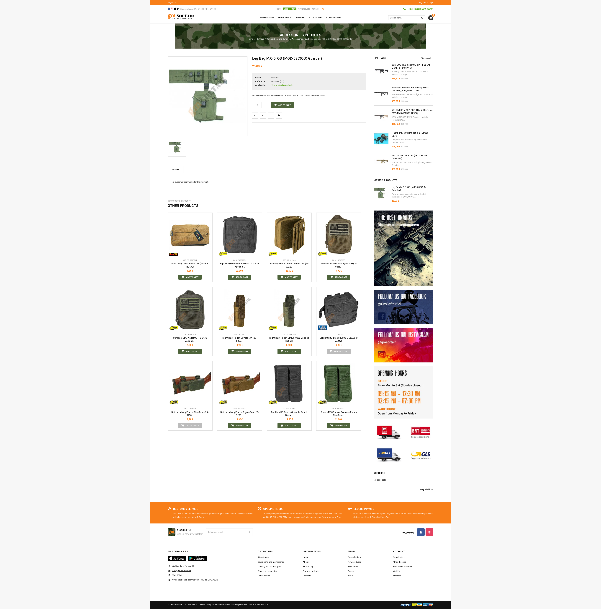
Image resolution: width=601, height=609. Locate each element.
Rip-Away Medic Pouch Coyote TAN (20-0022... (289, 265)
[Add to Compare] (263, 115)
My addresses (399, 562)
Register (422, 2)
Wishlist (379, 473)
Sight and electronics (267, 571)
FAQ (322, 9)
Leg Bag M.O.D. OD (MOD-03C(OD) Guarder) (409, 189)
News (279, 9)
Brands (351, 571)
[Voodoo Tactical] (223, 253)
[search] (422, 18)
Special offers (290, 9)
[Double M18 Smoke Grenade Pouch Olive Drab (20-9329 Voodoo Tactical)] (339, 383)
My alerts (397, 576)
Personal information (402, 566)
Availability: (260, 85)
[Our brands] (403, 248)
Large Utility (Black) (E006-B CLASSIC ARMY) (338, 339)
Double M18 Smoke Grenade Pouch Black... (289, 414)
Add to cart (192, 277)
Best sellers (353, 566)
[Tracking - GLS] (403, 454)
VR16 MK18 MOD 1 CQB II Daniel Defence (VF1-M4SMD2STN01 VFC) (412, 112)
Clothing (260, 39)
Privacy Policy (205, 605)
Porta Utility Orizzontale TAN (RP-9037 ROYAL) (190, 265)
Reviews (175, 170)
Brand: (258, 77)
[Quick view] (208, 238)
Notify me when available (356, 313)
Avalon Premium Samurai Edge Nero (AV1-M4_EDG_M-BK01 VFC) (410, 89)
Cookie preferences (221, 605)
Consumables (264, 576)
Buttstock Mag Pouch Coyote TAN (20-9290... (239, 414)
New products (304, 9)
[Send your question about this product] (271, 115)
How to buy (308, 566)
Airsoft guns (263, 557)
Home (250, 39)
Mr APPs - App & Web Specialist (253, 605)
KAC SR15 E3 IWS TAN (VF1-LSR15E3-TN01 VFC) (410, 157)
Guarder (275, 77)
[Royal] (173, 253)
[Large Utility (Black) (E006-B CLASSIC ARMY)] (339, 309)
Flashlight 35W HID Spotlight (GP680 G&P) (410, 134)
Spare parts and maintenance (271, 562)
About (305, 562)
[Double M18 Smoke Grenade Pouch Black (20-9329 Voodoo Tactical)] (289, 383)
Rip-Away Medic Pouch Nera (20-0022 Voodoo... (239, 265)
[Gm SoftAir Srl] (181, 16)
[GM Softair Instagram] (403, 345)
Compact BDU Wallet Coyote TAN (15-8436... (338, 265)
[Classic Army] (322, 327)
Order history (399, 557)
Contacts (315, 9)
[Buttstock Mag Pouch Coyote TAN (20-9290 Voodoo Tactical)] (239, 383)
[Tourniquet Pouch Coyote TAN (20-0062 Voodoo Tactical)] (239, 309)
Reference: (260, 81)
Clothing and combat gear (269, 566)
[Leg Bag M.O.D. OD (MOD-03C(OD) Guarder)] (177, 147)
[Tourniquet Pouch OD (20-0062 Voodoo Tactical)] (289, 309)
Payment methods (311, 571)
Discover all (426, 58)
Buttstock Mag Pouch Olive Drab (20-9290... (190, 414)
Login (431, 2)
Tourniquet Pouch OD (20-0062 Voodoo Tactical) (289, 339)
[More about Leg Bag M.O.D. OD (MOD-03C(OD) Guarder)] (381, 193)
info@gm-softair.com (181, 570)
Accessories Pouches (302, 39)
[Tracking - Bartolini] (403, 431)
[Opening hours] (403, 392)
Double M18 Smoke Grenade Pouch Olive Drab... (339, 414)
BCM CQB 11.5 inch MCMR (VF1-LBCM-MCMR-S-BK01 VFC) (411, 66)
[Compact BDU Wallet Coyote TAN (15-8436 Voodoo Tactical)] (339, 235)
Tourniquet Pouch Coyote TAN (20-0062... (239, 339)
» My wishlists (426, 489)
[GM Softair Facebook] (403, 307)
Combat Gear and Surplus (278, 39)
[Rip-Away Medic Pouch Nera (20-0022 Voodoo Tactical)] (239, 235)
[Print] (279, 115)
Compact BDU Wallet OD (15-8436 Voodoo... (190, 339)
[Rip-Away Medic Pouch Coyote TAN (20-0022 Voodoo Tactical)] (289, 235)
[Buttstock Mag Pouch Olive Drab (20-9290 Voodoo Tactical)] (190, 383)
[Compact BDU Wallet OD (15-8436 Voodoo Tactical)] (190, 309)
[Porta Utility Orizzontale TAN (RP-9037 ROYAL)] (190, 235)
